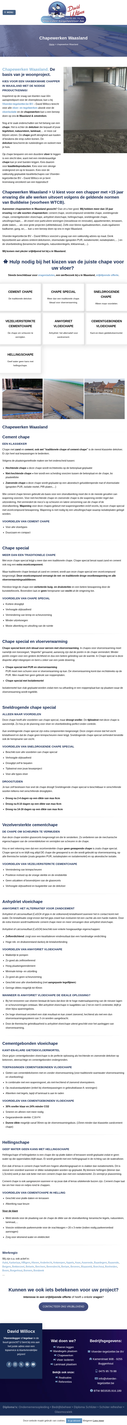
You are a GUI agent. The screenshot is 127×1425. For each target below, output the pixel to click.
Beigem (6, 1266)
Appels (70, 1262)
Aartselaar (14, 1262)
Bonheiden (111, 1266)
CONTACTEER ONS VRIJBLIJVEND (63, 1306)
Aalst (5, 1262)
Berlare (65, 1266)
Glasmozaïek (63, 1411)
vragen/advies (46, 275)
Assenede (87, 1262)
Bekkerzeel (18, 1266)
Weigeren (87, 1420)
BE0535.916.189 (111, 1390)
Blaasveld (86, 1266)
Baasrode (113, 1262)
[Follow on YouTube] (33, 1364)
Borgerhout (16, 1270)
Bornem (28, 1270)
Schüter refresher (110, 1407)
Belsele (30, 1266)
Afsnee (35, 1262)
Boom (5, 1270)
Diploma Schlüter (85, 1407)
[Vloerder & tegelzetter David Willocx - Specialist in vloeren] (63, 12)
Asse (78, 1262)
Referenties (65, 1381)
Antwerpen (59, 1262)
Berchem (40, 1266)
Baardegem (100, 1262)
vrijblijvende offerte (107, 275)
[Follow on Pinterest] (27, 1364)
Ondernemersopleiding (34, 1407)
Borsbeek (38, 1270)
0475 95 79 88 (107, 1371)
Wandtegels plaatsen (65, 1351)
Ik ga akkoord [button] (74, 1421)
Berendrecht (53, 1266)
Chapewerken (65, 1355)
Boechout (98, 1266)
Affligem (25, 1262)
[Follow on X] (21, 1364)
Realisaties (65, 1377)
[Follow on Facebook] (9, 1364)
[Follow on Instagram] (15, 1364)
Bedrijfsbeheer (61, 1407)
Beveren (75, 1266)
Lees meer (98, 1420)
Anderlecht (46, 1262)
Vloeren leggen (65, 1347)
